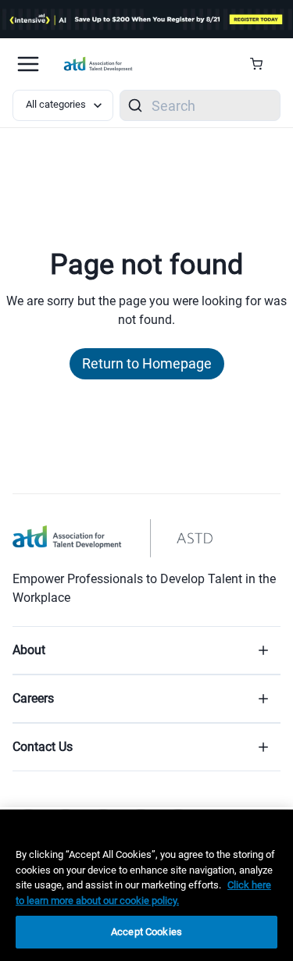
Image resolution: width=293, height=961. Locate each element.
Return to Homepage (147, 363)
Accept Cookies (146, 932)
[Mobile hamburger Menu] (28, 64)
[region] (146, 885)
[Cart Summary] (262, 64)
